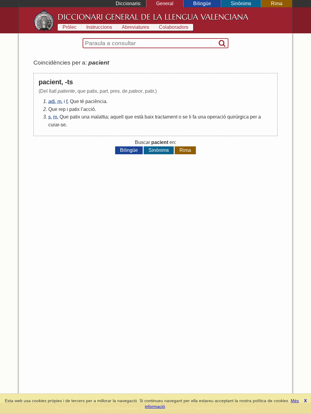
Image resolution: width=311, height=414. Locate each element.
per (253, 116)
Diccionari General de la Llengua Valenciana (153, 17)
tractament (166, 116)
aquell (117, 116)
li (190, 116)
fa (195, 116)
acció (89, 109)
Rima (276, 3)
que (129, 116)
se (185, 116)
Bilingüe (202, 3)
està (138, 116)
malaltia (99, 116)
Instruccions (99, 27)
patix (74, 109)
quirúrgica (238, 116)
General (164, 3)
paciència (95, 101)
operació (216, 116)
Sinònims (241, 3)
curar (53, 124)
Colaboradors (173, 27)
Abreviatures (135, 27)
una (85, 116)
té (82, 101)
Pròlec (70, 27)
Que (74, 101)
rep (62, 109)
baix (149, 116)
